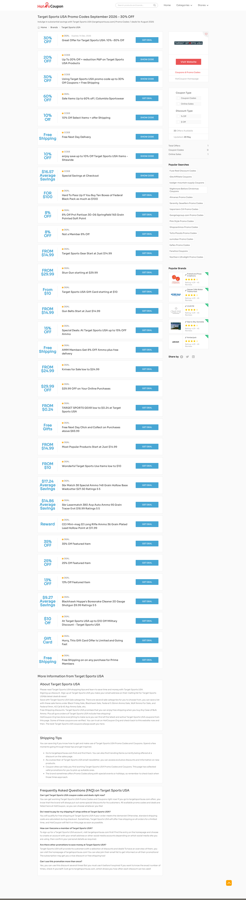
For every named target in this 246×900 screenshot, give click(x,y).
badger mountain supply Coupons (187, 182)
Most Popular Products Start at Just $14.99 (89, 446)
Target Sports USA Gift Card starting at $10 (90, 291)
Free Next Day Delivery (76, 137)
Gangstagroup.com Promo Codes (186, 215)
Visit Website (188, 61)
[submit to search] (154, 5)
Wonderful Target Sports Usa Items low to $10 (91, 466)
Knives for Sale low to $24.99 (80, 369)
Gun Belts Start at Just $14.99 (81, 311)
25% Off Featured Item (76, 563)
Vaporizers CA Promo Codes (184, 209)
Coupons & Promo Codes (187, 72)
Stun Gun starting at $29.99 (80, 272)
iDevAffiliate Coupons (181, 176)
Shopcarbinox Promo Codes (184, 227)
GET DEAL (147, 40)
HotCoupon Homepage (187, 78)
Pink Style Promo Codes (182, 221)
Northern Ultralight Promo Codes (186, 257)
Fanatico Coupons (179, 251)
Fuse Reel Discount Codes (183, 170)
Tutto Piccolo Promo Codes (183, 233)
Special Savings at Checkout (80, 175)
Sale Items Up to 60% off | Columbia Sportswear (93, 98)
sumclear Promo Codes (181, 239)
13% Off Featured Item (76, 582)
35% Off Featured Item (76, 543)
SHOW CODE (147, 59)
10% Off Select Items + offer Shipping (86, 117)
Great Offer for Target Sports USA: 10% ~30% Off (93, 40)
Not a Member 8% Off (76, 234)
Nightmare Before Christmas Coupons (184, 190)
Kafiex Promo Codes (180, 245)
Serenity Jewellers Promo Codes (186, 203)
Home (167, 5)
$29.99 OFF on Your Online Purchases (86, 388)
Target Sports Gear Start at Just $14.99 (87, 253)
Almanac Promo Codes (181, 197)
